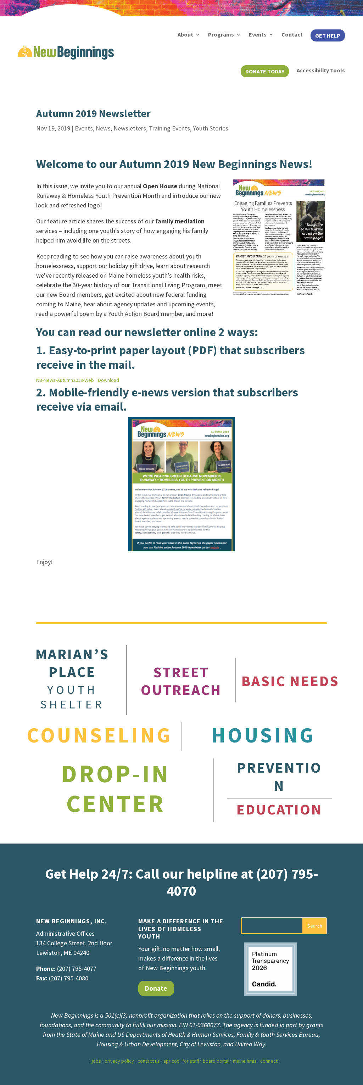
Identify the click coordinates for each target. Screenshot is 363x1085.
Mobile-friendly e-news (109, 392)
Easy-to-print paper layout (117, 350)
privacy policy (119, 1061)
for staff (190, 1061)
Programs (221, 34)
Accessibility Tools (321, 70)
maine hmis (245, 1061)
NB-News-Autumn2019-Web (65, 380)
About (185, 34)
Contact (292, 34)
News (103, 128)
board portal (216, 1061)
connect (269, 1061)
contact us (149, 1061)
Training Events (169, 128)
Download (108, 380)
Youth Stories (210, 128)
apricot (171, 1061)
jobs (96, 1061)
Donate (156, 988)
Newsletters (129, 128)
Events (258, 34)
